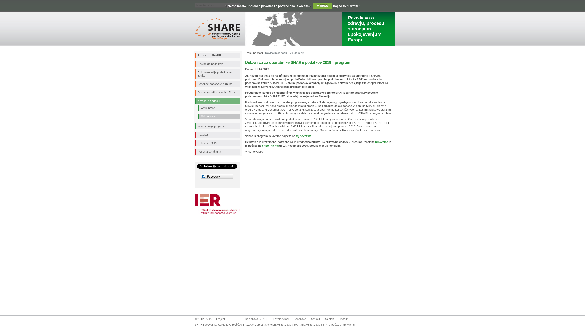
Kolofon (329, 319)
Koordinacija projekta (211, 126)
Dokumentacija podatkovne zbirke (215, 74)
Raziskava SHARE (209, 55)
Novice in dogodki (209, 101)
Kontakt (315, 319)
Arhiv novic (208, 108)
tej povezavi (303, 136)
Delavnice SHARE (209, 143)
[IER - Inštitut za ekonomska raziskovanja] (217, 206)
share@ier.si (347, 324)
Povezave (300, 319)
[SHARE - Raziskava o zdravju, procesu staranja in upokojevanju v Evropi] (217, 38)
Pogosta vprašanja (209, 151)
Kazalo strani (281, 319)
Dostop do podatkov (210, 64)
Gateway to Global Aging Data (216, 92)
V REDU (322, 6)
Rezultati (203, 134)
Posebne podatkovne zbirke (215, 84)
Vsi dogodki (208, 116)
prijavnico (381, 142)
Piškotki (343, 319)
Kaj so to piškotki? (346, 6)
